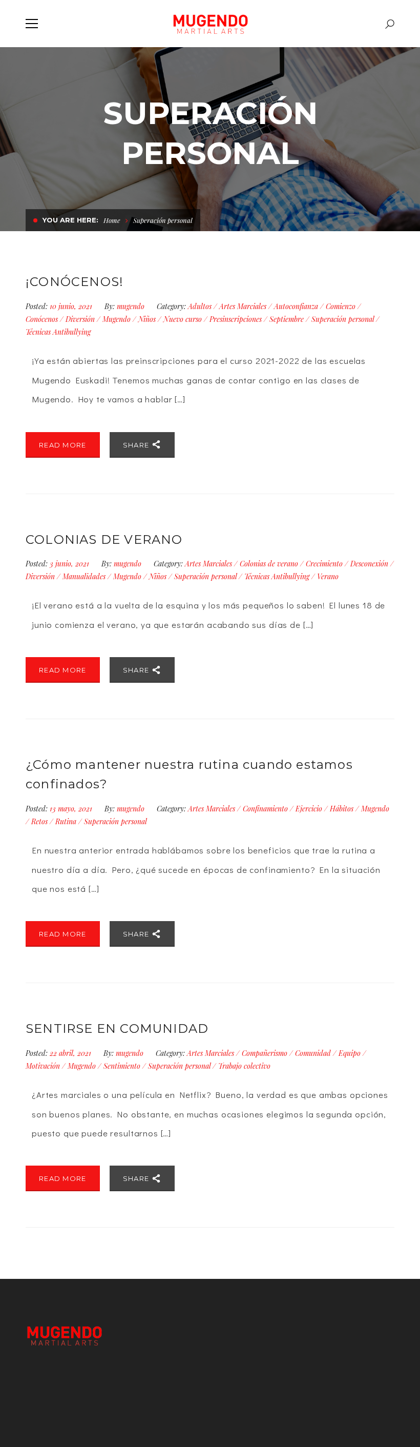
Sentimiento (121, 1066)
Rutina (65, 821)
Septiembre (286, 319)
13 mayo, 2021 (72, 808)
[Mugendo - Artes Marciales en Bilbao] (210, 23)
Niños (147, 319)
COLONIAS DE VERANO (104, 539)
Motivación (43, 1066)
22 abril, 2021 (71, 1053)
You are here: (70, 220)
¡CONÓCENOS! (74, 281)
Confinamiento (265, 808)
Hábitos (341, 808)
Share (137, 445)
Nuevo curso (182, 319)
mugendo (130, 306)
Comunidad (313, 1053)
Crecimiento (324, 563)
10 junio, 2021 (72, 306)
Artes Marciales (242, 306)
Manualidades (84, 576)
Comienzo (340, 306)
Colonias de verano (269, 563)
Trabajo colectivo (244, 1066)
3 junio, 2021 (70, 563)
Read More (63, 445)
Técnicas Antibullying (58, 332)
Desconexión (369, 563)
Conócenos (42, 319)
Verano (328, 576)
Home (111, 220)
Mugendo (116, 319)
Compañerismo (264, 1053)
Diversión (80, 319)
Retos (39, 821)
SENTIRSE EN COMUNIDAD (117, 1028)
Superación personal (342, 319)
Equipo (350, 1053)
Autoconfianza (296, 306)
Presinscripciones (235, 319)
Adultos (200, 306)
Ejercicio (309, 808)
